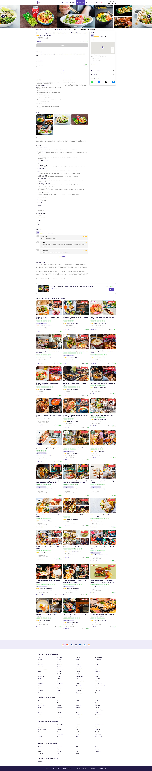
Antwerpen (40, 702)
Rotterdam (78, 690)
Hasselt (58, 710)
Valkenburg (97, 671)
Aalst (39, 700)
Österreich (40, 761)
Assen (39, 674)
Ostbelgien (97, 700)
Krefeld (77, 727)
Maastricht (78, 666)
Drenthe (59, 666)
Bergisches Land (41, 727)
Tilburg (96, 662)
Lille (58, 753)
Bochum (40, 731)
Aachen (39, 724)
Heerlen (59, 690)
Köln (77, 729)
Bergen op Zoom (41, 676)
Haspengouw (60, 707)
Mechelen (78, 707)
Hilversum (78, 657)
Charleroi (40, 714)
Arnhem (40, 671)
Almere (39, 662)
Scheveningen (79, 693)
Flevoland (59, 676)
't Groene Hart (60, 683)
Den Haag (40, 693)
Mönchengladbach (99, 724)
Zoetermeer (97, 690)
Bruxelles (40, 712)
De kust (39, 717)
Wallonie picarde (98, 714)
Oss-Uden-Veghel (80, 681)
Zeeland (96, 688)
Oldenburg (97, 729)
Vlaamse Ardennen (99, 710)
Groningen (59, 685)
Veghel (96, 676)
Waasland (97, 712)
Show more (62, 256)
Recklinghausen (98, 734)
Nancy (77, 749)
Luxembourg (78, 705)
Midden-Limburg (79, 669)
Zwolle (96, 693)
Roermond (78, 685)
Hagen (58, 736)
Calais (39, 751)
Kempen (59, 712)
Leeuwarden (78, 662)
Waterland (97, 681)
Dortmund (40, 736)
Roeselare (97, 702)
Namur (77, 712)
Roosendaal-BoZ (79, 688)
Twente (96, 664)
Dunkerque (59, 746)
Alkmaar (40, 659)
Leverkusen (78, 731)
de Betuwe (40, 685)
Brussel (39, 710)
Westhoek (97, 717)
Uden (96, 666)
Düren (58, 727)
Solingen (40, 739)
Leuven (77, 700)
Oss (77, 678)
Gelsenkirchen (60, 734)
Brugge (39, 707)
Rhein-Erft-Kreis (98, 736)
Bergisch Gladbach (42, 729)
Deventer (59, 659)
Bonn (39, 734)
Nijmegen (78, 671)
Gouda (58, 681)
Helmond (59, 693)
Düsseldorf (59, 729)
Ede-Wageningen (60, 669)
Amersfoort (40, 664)
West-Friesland (98, 683)
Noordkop (78, 674)
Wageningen (97, 678)
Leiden (77, 664)
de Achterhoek (41, 683)
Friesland (59, 678)
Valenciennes (98, 751)
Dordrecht (59, 664)
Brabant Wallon (41, 705)
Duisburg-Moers (60, 724)
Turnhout (97, 707)
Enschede (59, 674)
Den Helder (59, 657)
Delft (39, 688)
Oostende (78, 717)
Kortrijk (58, 714)
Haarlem (59, 688)
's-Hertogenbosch (99, 657)
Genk (58, 700)
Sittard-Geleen (98, 659)
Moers (77, 734)
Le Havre (59, 751)
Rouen (96, 746)
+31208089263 (102, 768)
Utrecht (96, 669)
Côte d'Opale (41, 753)
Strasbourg (97, 749)
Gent (58, 702)
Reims (77, 753)
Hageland (59, 705)
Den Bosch (40, 690)
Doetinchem (59, 662)
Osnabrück (97, 731)
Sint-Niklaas (97, 705)
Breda (39, 681)
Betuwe (39, 678)
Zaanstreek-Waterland (100, 685)
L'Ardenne (59, 717)
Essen (58, 731)
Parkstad (78, 683)
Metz (77, 746)
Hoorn (77, 659)
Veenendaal (97, 674)
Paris (77, 751)
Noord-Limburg (79, 676)
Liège (77, 702)
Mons (77, 710)
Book (111, 289)
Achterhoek (40, 657)
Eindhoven (59, 671)
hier (40, 85)
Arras (39, 749)
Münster (97, 727)
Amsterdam (40, 666)
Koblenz (77, 724)
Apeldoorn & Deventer (43, 669)
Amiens (39, 746)
